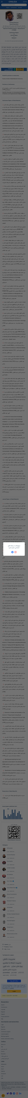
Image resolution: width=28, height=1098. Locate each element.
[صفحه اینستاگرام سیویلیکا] (15, 552)
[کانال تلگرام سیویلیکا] (12, 552)
